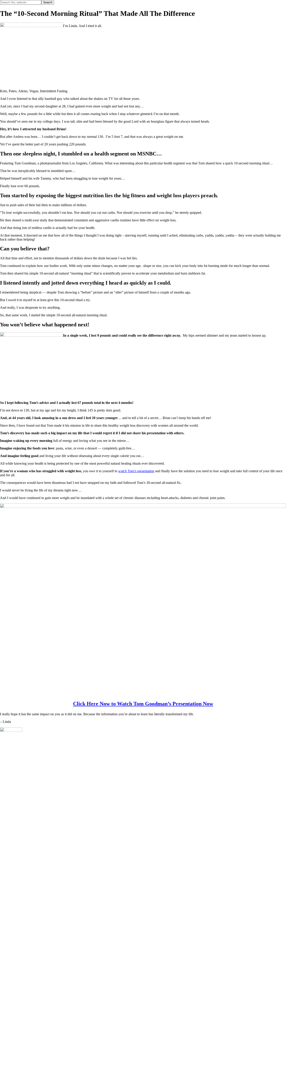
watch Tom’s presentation (136, 471)
